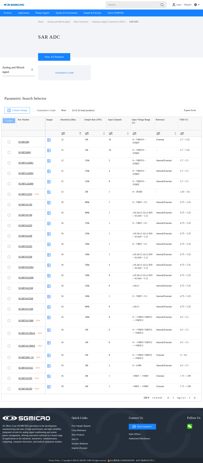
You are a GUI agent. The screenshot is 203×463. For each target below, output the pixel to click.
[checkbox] (34, 110)
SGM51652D (25, 246)
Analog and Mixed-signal (58, 22)
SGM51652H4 (25, 267)
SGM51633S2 (25, 368)
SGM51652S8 (25, 298)
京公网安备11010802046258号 (122, 460)
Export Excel (190, 110)
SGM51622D (25, 225)
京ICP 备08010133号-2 (145, 460)
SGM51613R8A (26, 346)
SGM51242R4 (25, 173)
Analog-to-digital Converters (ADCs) (108, 22)
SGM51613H (25, 215)
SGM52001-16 (26, 357)
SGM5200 (23, 142)
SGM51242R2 (25, 163)
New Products (78, 435)
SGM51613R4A (26, 333)
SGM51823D (25, 388)
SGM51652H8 (25, 277)
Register (188, 4)
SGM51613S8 (25, 309)
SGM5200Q (24, 152)
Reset (63, 110)
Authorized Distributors (139, 438)
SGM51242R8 (25, 183)
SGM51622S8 (25, 288)
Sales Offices (135, 434)
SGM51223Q (25, 194)
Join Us (75, 439)
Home (40, 22)
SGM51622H (25, 236)
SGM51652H (25, 256)
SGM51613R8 (25, 320)
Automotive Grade (64, 72)
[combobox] (196, 4)
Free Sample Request (81, 426)
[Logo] (14, 5)
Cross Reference (79, 430)
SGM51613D (25, 204)
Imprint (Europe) (79, 448)
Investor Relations (80, 443)
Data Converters (81, 22)
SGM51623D (25, 378)
